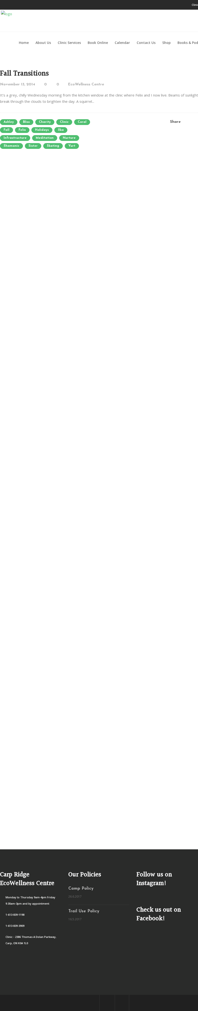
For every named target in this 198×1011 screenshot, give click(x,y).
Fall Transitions (24, 73)
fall (6, 130)
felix (22, 130)
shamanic (11, 145)
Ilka (61, 130)
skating (53, 145)
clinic (64, 122)
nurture (69, 137)
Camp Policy (80, 888)
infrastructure (15, 137)
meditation (45, 137)
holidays (42, 130)
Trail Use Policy (83, 911)
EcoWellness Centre (86, 84)
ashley (9, 122)
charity (45, 122)
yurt (71, 145)
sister (33, 145)
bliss (26, 122)
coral (82, 122)
